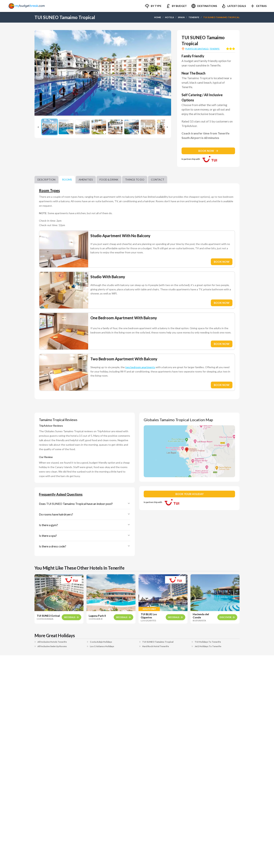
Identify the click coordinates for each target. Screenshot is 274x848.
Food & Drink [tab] (109, 179)
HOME (157, 17)
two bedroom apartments (140, 367)
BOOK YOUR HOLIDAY (189, 494)
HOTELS (169, 17)
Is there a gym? (48, 525)
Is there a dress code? (52, 546)
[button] (153, 6)
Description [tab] (46, 179)
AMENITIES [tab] (86, 179)
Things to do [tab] (134, 179)
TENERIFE (193, 17)
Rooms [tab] (67, 179)
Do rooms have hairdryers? (56, 514)
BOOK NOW (206, 150)
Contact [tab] (157, 179)
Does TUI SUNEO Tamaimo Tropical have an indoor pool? (76, 503)
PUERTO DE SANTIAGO (197, 48)
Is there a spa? (48, 535)
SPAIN (181, 17)
